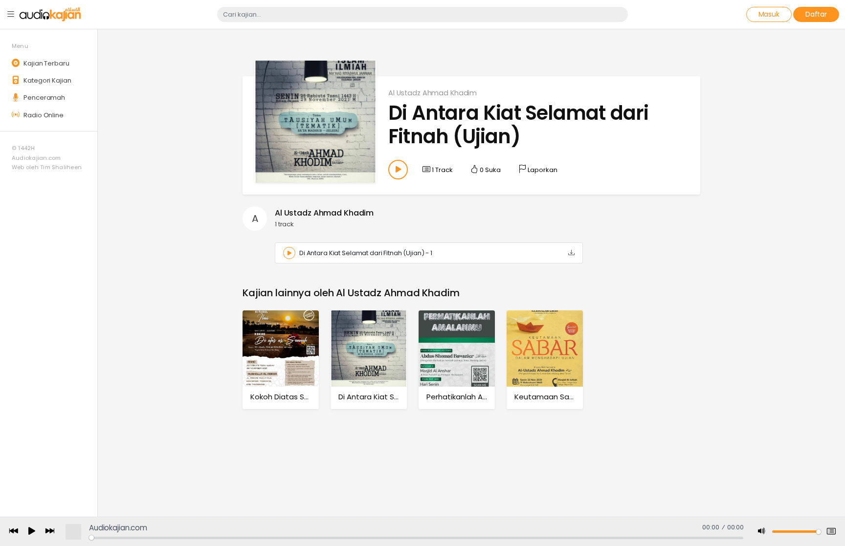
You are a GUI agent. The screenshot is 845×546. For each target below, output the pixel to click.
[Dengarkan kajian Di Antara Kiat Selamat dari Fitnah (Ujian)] (369, 348)
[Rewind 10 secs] (14, 531)
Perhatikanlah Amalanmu (471, 397)
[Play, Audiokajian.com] (32, 532)
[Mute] (762, 531)
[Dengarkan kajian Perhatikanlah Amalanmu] (457, 348)
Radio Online (42, 115)
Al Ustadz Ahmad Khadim (432, 93)
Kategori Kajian (46, 80)
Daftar (816, 14)
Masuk (768, 14)
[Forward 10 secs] (50, 531)
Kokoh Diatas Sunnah (288, 397)
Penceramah (43, 97)
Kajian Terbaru (45, 63)
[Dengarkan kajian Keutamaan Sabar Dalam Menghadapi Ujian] (545, 348)
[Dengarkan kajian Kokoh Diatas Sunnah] (281, 348)
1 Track (441, 170)
